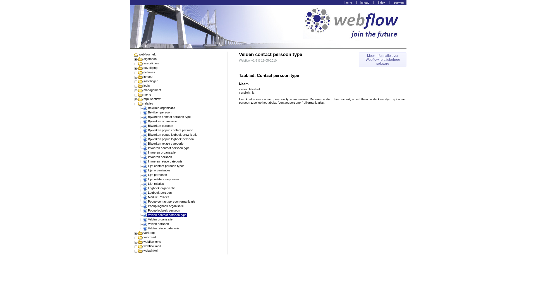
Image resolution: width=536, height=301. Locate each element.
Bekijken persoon (159, 112)
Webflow (244, 60)
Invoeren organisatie (162, 152)
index (381, 2)
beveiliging (150, 67)
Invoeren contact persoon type (169, 148)
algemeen (150, 58)
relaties (148, 103)
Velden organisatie (160, 219)
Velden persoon (158, 223)
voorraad (149, 237)
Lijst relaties (156, 183)
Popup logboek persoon (164, 210)
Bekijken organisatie (161, 108)
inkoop (147, 76)
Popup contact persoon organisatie (171, 201)
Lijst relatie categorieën (163, 179)
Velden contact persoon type (167, 215)
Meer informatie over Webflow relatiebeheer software (383, 59)
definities (149, 72)
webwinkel (150, 250)
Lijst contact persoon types (166, 166)
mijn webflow (152, 99)
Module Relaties (158, 197)
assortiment (151, 63)
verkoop (149, 232)
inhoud (364, 2)
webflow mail (152, 246)
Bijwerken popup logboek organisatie (172, 134)
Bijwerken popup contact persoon (170, 130)
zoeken (399, 2)
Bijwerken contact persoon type (169, 116)
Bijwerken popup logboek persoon (171, 139)
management (152, 90)
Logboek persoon (160, 192)
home (348, 2)
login (146, 85)
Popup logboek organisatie (166, 206)
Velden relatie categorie (163, 228)
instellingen (150, 81)
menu (147, 94)
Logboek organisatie (161, 188)
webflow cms (152, 241)
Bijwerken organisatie (162, 121)
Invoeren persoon (160, 157)
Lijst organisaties (159, 170)
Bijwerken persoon (160, 125)
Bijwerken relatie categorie (165, 143)
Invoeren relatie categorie (165, 161)
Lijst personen (157, 174)
